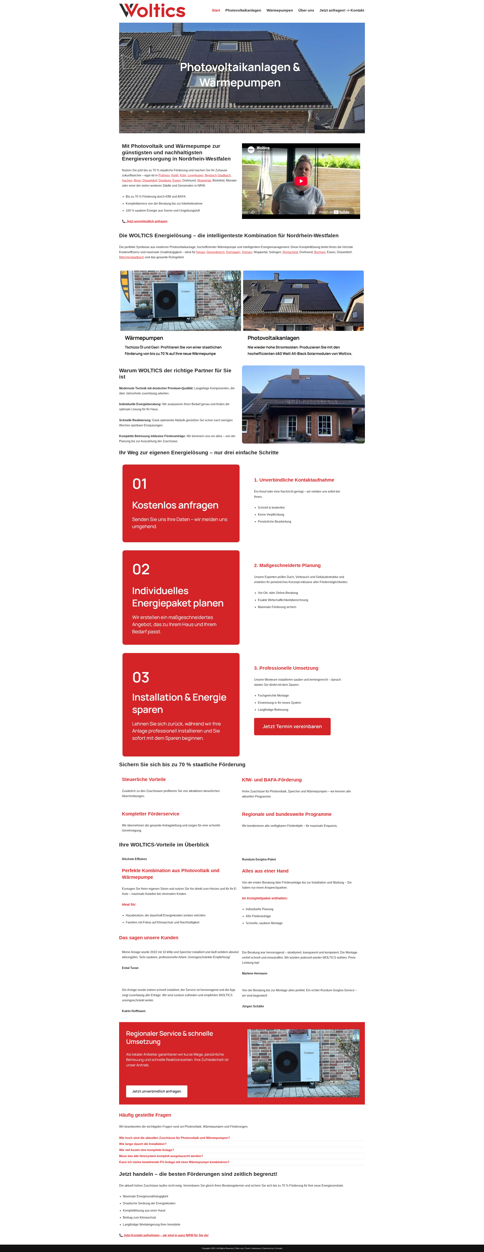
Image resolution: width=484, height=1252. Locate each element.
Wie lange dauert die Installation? (143, 1144)
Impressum (256, 1248)
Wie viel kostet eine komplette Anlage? (146, 1150)
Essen (176, 180)
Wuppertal (204, 180)
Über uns (306, 10)
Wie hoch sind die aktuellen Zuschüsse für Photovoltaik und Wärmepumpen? (174, 1138)
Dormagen (233, 252)
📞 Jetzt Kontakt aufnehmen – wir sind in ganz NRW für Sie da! (164, 1235)
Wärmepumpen (280, 10)
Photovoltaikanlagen (243, 10)
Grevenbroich (215, 252)
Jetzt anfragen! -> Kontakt (342, 10)
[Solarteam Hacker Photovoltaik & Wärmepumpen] (152, 10)
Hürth (174, 175)
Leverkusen (195, 175)
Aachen (127, 180)
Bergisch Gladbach (218, 175)
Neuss (200, 252)
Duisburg (165, 180)
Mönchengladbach (131, 257)
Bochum (319, 252)
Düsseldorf (150, 180)
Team (247, 1248)
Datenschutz (268, 1248)
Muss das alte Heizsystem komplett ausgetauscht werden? (161, 1156)
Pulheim (164, 175)
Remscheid (290, 252)
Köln (183, 175)
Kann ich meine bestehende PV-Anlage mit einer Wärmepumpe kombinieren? (174, 1162)
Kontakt (278, 1248)
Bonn (137, 180)
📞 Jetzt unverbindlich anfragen (145, 221)
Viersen (247, 252)
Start (216, 10)
